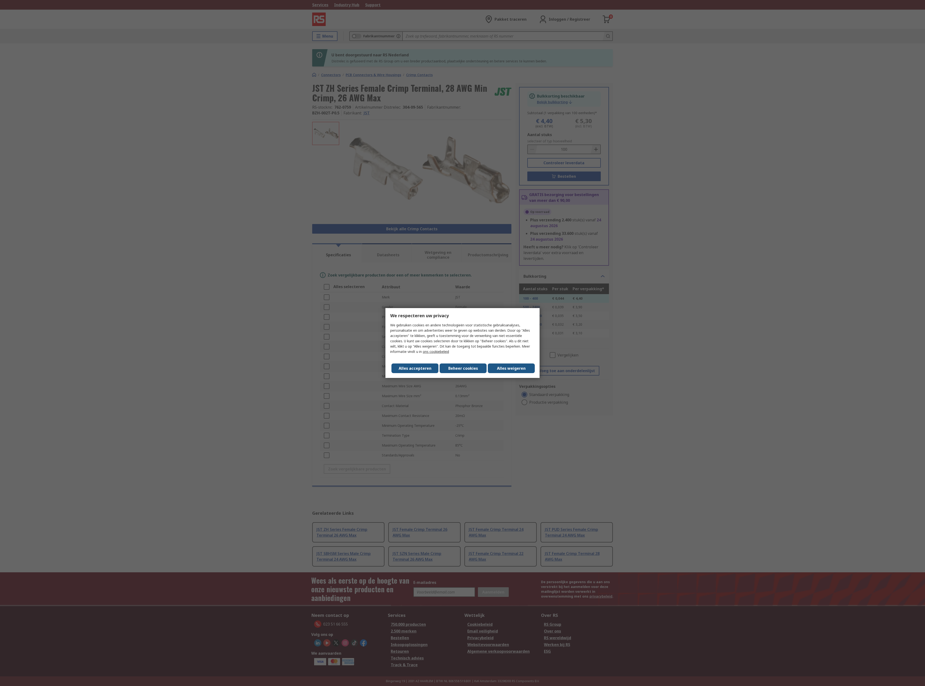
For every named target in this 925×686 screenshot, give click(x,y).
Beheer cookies (463, 368)
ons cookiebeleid (436, 351)
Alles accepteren (415, 368)
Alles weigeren (511, 368)
